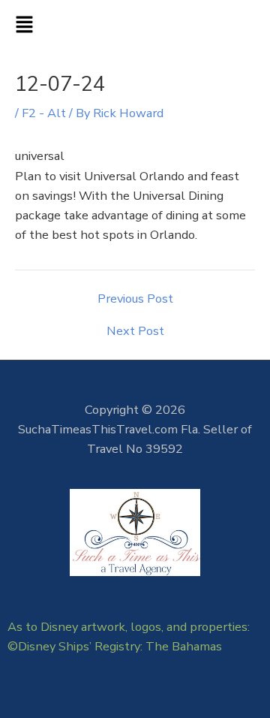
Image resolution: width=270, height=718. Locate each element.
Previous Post (135, 299)
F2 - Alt (44, 113)
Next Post (135, 331)
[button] (135, 26)
